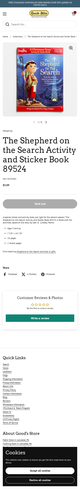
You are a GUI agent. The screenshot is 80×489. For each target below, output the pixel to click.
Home (5, 36)
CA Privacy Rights (11, 419)
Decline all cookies (40, 480)
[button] (73, 14)
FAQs (5, 375)
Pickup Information (12, 382)
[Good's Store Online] (39, 14)
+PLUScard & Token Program (16, 408)
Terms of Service (10, 422)
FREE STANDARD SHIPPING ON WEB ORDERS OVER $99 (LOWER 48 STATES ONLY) (40, 3)
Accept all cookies (40, 470)
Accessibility (8, 415)
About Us (7, 411)
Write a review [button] (40, 318)
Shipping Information (13, 379)
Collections (18, 36)
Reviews (6, 400)
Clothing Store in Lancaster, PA (17, 443)
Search (6, 364)
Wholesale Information (14, 404)
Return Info (8, 386)
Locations (7, 371)
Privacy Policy (9, 389)
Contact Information (12, 393)
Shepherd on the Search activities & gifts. (36, 251)
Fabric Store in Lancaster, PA (16, 440)
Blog (5, 397)
